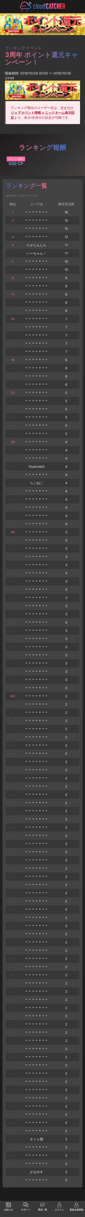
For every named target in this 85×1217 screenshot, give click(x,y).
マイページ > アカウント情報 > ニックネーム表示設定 (43, 113)
